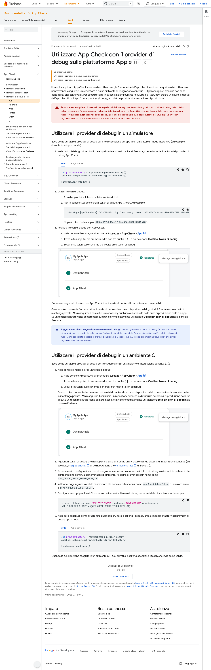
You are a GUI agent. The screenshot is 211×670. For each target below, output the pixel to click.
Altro (88, 3)
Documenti (70, 3)
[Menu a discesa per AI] (61, 20)
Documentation (15, 13)
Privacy (58, 663)
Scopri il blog (104, 613)
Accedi (203, 3)
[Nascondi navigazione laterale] (37, 664)
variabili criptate (124, 465)
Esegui (50, 3)
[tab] (63, 163)
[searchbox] (21, 29)
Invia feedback (178, 54)
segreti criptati (78, 465)
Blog (172, 3)
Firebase (55, 46)
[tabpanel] (124, 177)
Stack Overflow (157, 618)
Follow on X (103, 623)
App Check (39, 13)
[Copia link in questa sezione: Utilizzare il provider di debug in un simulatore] (156, 134)
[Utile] (183, 46)
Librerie (49, 628)
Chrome (98, 650)
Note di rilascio (157, 628)
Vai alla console (187, 3)
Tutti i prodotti (158, 650)
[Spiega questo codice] (177, 169)
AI (56, 20)
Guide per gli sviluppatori (57, 613)
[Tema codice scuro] (182, 169)
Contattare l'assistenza (161, 613)
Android (84, 650)
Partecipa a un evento (108, 633)
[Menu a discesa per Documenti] (79, 3)
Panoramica (10, 20)
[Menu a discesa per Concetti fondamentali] (49, 20)
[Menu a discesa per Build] (40, 3)
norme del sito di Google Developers (143, 586)
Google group (157, 623)
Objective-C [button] (78, 163)
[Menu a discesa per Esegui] (58, 3)
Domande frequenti (160, 638)
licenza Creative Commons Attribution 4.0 (155, 583)
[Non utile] (188, 46)
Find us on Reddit (106, 618)
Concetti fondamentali (33, 20)
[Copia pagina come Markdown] (145, 62)
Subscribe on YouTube (108, 628)
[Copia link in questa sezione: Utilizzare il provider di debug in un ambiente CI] (160, 356)
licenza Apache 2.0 (86, 586)
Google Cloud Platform (134, 650)
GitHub (48, 633)
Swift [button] (63, 163)
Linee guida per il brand (161, 633)
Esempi (122, 20)
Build (34, 3)
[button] (18, 48)
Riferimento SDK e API (56, 618)
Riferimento (106, 20)
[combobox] (118, 3)
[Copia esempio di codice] (187, 169)
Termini (48, 663)
